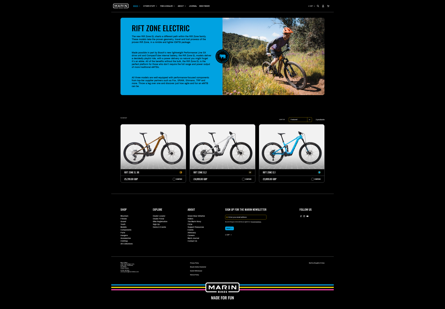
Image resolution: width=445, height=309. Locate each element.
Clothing (124, 241)
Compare (178, 179)
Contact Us (192, 241)
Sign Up (156, 224)
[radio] (180, 172)
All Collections (127, 244)
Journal (193, 6)
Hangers (124, 235)
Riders (190, 219)
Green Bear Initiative (196, 216)
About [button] (181, 6)
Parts (123, 233)
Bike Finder (204, 6)
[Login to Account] (323, 6)
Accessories (126, 238)
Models (124, 227)
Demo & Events (159, 227)
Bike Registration (160, 221)
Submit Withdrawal (196, 271)
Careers (191, 235)
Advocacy (192, 233)
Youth (123, 224)
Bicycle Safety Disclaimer (198, 267)
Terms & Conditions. (256, 221)
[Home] (121, 6)
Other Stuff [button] (149, 6)
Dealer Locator (159, 216)
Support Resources (196, 227)
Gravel (123, 221)
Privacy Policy (194, 263)
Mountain (124, 216)
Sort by (282, 119)
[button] (328, 6)
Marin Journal (193, 238)
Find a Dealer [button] (166, 6)
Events (190, 230)
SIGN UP (228, 228)
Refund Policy (194, 275)
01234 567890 (125, 270)
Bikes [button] (135, 6)
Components (126, 230)
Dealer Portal (158, 219)
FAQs (190, 224)
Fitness (124, 219)
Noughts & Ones (319, 263)
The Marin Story (194, 221)
